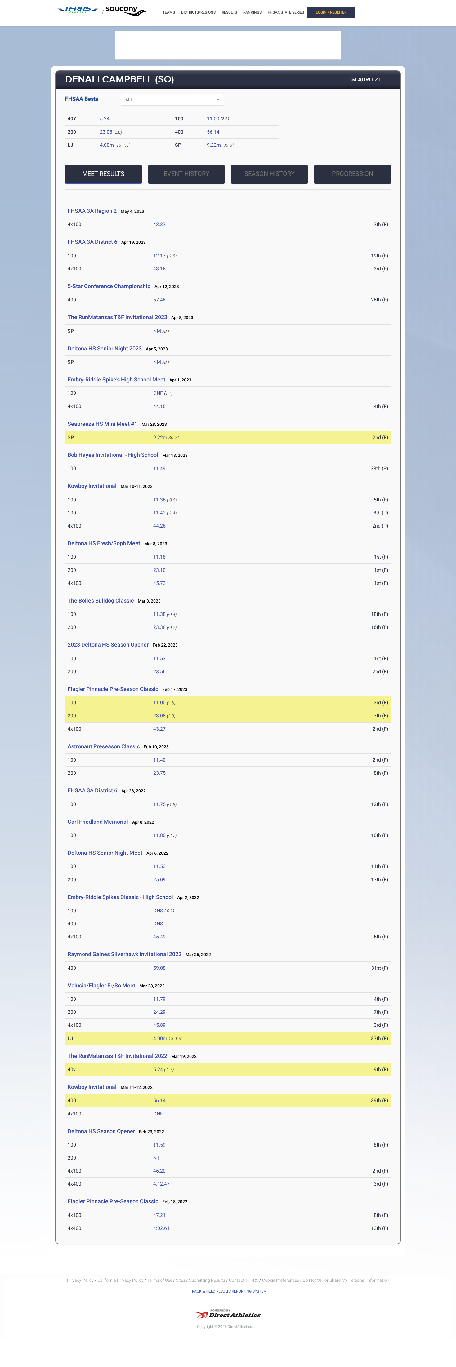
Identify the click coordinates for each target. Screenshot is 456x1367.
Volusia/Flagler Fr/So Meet (101, 985)
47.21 (159, 1215)
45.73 (159, 583)
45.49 (159, 937)
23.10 (159, 570)
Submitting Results (207, 1280)
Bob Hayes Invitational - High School (113, 455)
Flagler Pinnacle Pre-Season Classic (113, 689)
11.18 (159, 557)
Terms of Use (159, 1280)
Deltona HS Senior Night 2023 (105, 348)
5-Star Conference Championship (109, 286)
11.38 (159, 614)
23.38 (159, 627)
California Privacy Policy (120, 1280)
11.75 (159, 804)
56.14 (213, 132)
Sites (180, 1280)
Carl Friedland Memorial (98, 821)
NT (156, 1158)
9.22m (214, 145)
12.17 (159, 256)
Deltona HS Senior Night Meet (105, 852)
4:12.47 (161, 1184)
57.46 (159, 300)
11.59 (159, 1145)
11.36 (159, 500)
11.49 (159, 468)
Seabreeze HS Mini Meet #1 (102, 424)
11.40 (159, 760)
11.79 (159, 999)
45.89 (159, 1025)
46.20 (159, 1171)
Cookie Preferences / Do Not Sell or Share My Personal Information (325, 1280)
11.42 (159, 513)
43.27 (159, 729)
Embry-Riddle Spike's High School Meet (116, 379)
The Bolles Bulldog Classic (101, 600)
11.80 (159, 835)
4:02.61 (161, 1228)
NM (157, 331)
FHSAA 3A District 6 (92, 241)
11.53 (159, 658)
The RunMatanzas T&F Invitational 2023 (117, 317)
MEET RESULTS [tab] (103, 173)
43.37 (159, 224)
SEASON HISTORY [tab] (269, 173)
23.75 (159, 773)
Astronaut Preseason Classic (104, 746)
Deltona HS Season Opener (101, 1131)
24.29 (159, 1012)
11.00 (213, 119)
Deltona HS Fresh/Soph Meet (104, 543)
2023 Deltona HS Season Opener (108, 644)
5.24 (105, 119)
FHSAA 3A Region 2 (92, 210)
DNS (158, 911)
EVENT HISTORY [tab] (186, 173)
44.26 (159, 526)
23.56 (159, 672)
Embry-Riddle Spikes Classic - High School (120, 897)
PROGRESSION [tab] (352, 173)
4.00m (107, 145)
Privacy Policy (80, 1280)
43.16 (159, 269)
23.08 (106, 132)
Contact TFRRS (244, 1280)
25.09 (159, 880)
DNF (158, 393)
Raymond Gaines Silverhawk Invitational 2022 (124, 954)
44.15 (159, 406)
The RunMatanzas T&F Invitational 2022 (117, 1056)
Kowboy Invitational (92, 486)
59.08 (159, 968)
